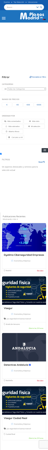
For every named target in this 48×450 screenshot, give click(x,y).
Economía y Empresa (22, 261)
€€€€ (39, 105)
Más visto (35, 121)
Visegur (8, 308)
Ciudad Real (10, 434)
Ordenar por (8, 116)
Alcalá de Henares (13, 324)
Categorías (7, 84)
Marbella (9, 380)
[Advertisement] (24, 49)
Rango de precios (10, 99)
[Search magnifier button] (41, 7)
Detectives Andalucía (16, 364)
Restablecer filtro (38, 77)
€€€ (28, 105)
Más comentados (14, 121)
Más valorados (14, 126)
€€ (18, 105)
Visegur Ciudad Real (15, 418)
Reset (41, 162)
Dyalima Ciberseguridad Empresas (24, 254)
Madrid (8, 270)
